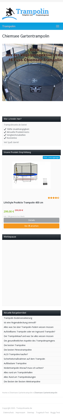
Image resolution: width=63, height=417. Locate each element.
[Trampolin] (31, 12)
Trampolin (8, 26)
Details (31, 220)
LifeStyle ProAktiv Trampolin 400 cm (23, 202)
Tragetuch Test (42, 412)
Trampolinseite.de (24, 408)
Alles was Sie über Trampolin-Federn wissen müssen (28, 327)
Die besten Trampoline (14, 345)
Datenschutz (8, 412)
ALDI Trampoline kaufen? (16, 354)
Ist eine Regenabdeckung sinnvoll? (20, 322)
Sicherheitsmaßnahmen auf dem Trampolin (24, 358)
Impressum (20, 412)
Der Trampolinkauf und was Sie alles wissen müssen (28, 336)
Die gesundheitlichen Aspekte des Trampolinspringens (29, 340)
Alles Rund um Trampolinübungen (20, 377)
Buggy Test (55, 412)
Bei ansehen (31, 225)
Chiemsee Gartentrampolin (20, 392)
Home (4, 392)
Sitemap (30, 412)
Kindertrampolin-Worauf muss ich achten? (24, 367)
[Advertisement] (31, 272)
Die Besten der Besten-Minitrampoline (22, 381)
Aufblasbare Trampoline (15, 363)
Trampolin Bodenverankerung (18, 318)
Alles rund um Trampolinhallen (18, 372)
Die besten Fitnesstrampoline (18, 349)
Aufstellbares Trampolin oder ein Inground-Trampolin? (29, 331)
